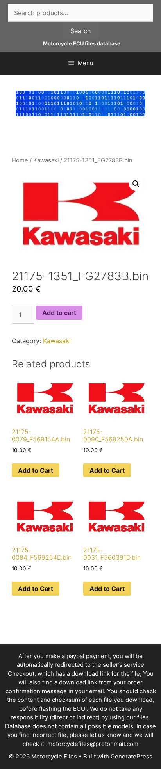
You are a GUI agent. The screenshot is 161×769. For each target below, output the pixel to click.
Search (80, 31)
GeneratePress (131, 756)
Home (20, 160)
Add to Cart (35, 470)
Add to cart (59, 313)
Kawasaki (46, 160)
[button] (136, 184)
